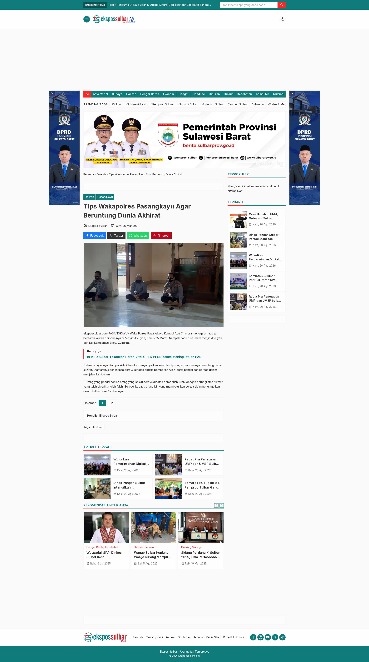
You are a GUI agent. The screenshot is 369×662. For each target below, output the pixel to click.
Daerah (131, 94)
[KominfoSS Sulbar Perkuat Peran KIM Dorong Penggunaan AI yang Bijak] (238, 281)
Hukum (228, 94)
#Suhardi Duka (187, 104)
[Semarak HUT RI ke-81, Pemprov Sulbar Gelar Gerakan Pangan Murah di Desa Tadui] (168, 488)
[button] (282, 5)
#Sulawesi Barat (135, 104)
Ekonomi (169, 94)
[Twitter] (275, 637)
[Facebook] (253, 637)
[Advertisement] (184, 58)
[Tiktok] (282, 637)
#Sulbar (116, 104)
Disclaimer (184, 637)
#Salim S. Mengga (279, 104)
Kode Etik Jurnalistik (235, 637)
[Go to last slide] (216, 505)
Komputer (262, 94)
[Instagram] (260, 637)
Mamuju (102, 547)
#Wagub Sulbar (237, 104)
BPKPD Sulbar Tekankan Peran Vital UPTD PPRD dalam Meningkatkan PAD (144, 357)
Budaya (117, 94)
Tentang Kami (154, 637)
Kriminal (278, 94)
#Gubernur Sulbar (212, 104)
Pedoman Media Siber (207, 637)
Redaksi (170, 637)
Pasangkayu (105, 196)
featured (98, 427)
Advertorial (100, 94)
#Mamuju (258, 104)
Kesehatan (244, 94)
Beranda (138, 637)
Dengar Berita (149, 94)
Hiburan (214, 94)
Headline (199, 94)
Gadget (184, 94)
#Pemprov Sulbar (162, 104)
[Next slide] (221, 505)
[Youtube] (268, 637)
